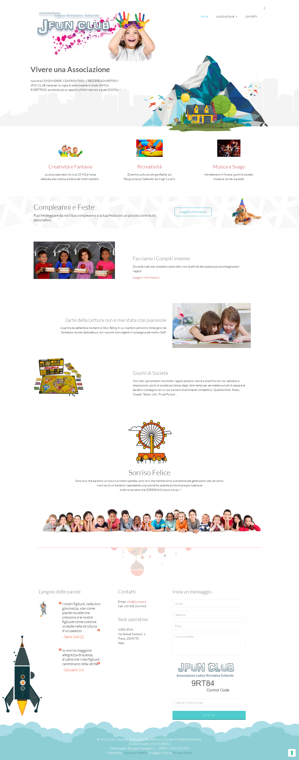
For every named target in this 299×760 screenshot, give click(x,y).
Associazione (225, 16)
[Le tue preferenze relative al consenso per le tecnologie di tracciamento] (292, 753)
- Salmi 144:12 (73, 636)
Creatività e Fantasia (70, 167)
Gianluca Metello (135, 753)
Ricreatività (149, 167)
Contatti (251, 16)
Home (204, 16)
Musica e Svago (229, 167)
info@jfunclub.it (136, 601)
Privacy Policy (182, 753)
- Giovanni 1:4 (73, 670)
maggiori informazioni (193, 212)
